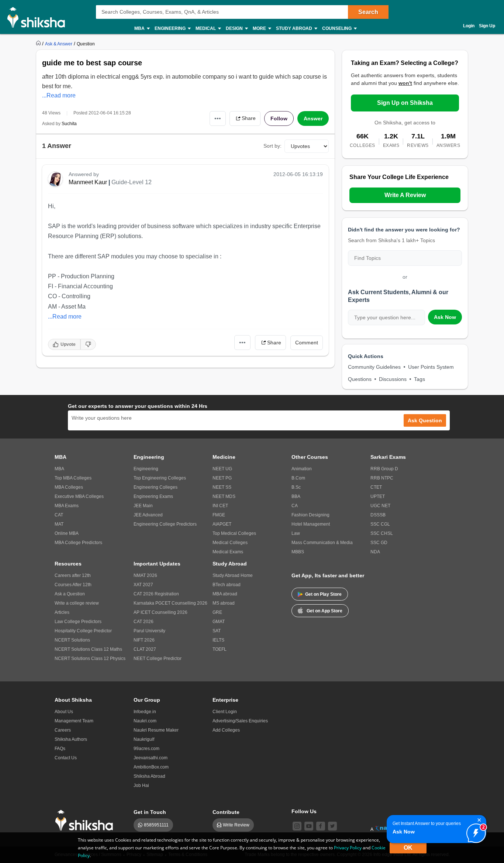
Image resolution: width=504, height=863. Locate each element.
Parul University (149, 630)
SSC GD (378, 542)
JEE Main (143, 505)
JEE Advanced (148, 515)
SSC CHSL (381, 533)
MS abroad (224, 603)
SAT (217, 630)
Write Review (236, 825)
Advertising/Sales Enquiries (240, 720)
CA (294, 505)
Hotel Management (310, 524)
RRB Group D (384, 468)
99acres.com (146, 748)
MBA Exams (67, 505)
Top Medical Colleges (234, 533)
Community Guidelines (374, 367)
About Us (64, 711)
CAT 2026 (143, 621)
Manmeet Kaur (88, 182)
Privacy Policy (348, 848)
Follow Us (304, 811)
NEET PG (222, 478)
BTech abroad (227, 584)
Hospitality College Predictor (83, 630)
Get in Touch (150, 812)
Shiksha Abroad (149, 776)
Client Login (225, 711)
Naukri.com (145, 720)
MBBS (297, 551)
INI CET (220, 505)
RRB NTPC (381, 478)
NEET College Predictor (158, 658)
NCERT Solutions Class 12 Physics (90, 658)
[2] (474, 831)
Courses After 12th (73, 584)
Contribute (226, 812)
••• (217, 118)
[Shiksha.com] (39, 17)
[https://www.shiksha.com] (39, 44)
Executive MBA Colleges (79, 496)
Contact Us (66, 757)
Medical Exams (228, 551)
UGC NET (380, 505)
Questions (360, 379)
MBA (59, 468)
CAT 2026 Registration (156, 593)
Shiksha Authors (71, 739)
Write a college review (77, 603)
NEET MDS (224, 496)
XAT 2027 (143, 584)
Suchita (69, 123)
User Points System (431, 367)
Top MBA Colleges (73, 478)
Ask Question (425, 420)
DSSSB (378, 515)
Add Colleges (226, 730)
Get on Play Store (323, 594)
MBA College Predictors (78, 542)
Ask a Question (70, 593)
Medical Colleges (230, 542)
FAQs (60, 748)
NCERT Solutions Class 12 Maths (88, 649)
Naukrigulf (144, 739)
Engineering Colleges (155, 487)
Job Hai (141, 785)
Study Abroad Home (233, 575)
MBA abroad (225, 593)
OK (408, 848)
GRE (217, 612)
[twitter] (332, 826)
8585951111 (156, 825)
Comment (306, 342)
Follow (278, 118)
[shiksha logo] (86, 820)
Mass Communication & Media (322, 542)
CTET (376, 487)
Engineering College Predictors (165, 524)
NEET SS (222, 487)
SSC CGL (380, 524)
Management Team (74, 720)
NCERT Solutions (72, 640)
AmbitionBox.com (151, 767)
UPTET (377, 496)
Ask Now (445, 317)
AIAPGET (222, 524)
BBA (295, 496)
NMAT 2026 (145, 575)
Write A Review (405, 195)
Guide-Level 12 (131, 182)
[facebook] (320, 826)
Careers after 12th (73, 575)
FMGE (219, 515)
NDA (375, 551)
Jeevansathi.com (151, 757)
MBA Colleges (69, 487)
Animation (301, 468)
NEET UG (222, 468)
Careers (63, 730)
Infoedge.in (145, 711)
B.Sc (296, 487)
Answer (313, 118)
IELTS (218, 640)
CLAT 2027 (145, 649)
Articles (62, 612)
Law (295, 533)
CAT (59, 515)
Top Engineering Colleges (160, 478)
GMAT (219, 621)
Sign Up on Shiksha (405, 103)
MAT (59, 524)
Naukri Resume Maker (156, 730)
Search (368, 12)
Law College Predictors (78, 621)
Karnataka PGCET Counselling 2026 (170, 603)
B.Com (298, 478)
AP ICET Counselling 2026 (160, 612)
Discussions (393, 379)
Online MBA (67, 533)
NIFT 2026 (144, 640)
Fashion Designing (310, 515)
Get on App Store (324, 610)
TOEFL (220, 649)
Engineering (146, 468)
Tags (419, 379)
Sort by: (272, 146)
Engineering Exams (153, 496)
